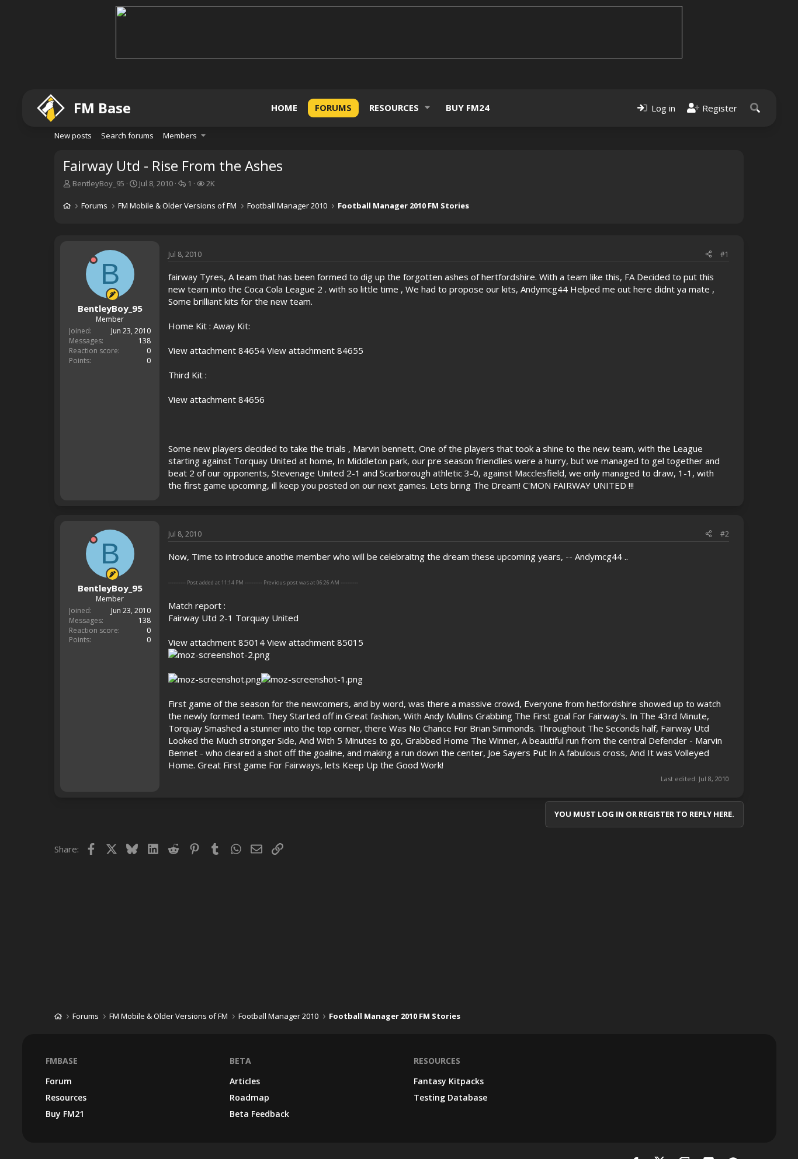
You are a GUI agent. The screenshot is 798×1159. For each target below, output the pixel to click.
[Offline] (93, 260)
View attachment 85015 (315, 642)
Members (180, 135)
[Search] (755, 108)
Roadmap (249, 1097)
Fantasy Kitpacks (449, 1081)
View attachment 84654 (216, 350)
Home (284, 107)
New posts (73, 135)
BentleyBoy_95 (98, 183)
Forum (59, 1081)
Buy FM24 (468, 107)
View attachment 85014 (216, 642)
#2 (724, 534)
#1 (724, 254)
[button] (427, 108)
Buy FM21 (65, 1113)
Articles (245, 1081)
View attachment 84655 (315, 350)
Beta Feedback (259, 1113)
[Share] (708, 255)
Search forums (127, 135)
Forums (333, 107)
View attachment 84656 (216, 399)
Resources (394, 107)
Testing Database (450, 1097)
